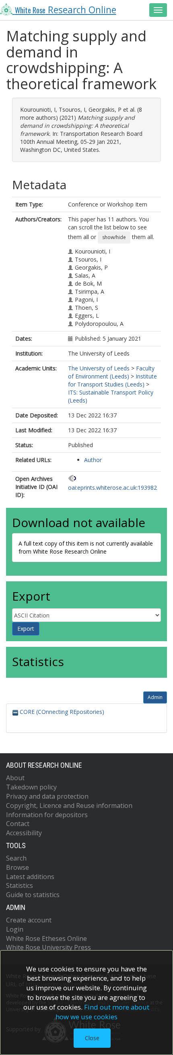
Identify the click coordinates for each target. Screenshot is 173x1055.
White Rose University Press (48, 947)
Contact (17, 823)
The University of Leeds (99, 368)
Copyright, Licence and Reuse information (69, 805)
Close (92, 1038)
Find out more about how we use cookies (103, 1011)
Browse (17, 867)
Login (14, 929)
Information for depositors (47, 814)
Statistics (19, 885)
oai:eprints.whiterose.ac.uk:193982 (112, 487)
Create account (28, 920)
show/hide (114, 237)
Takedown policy (31, 787)
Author (93, 460)
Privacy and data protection (47, 796)
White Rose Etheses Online (46, 938)
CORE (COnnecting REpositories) (61, 712)
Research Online (65, 10)
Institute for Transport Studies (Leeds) (112, 380)
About (15, 777)
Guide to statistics (33, 894)
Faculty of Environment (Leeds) (111, 372)
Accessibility (24, 832)
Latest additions (30, 876)
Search (16, 858)
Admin (155, 697)
